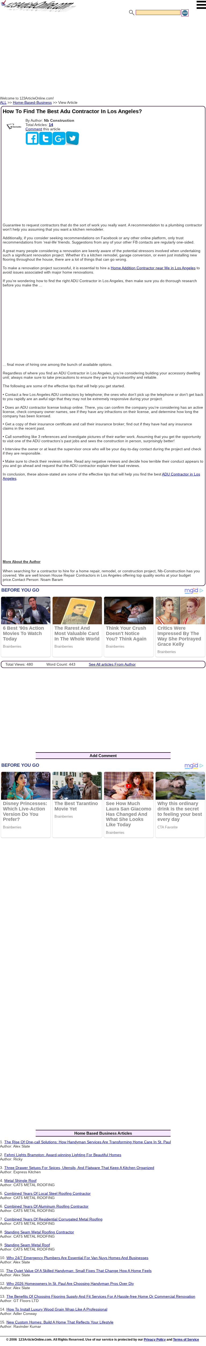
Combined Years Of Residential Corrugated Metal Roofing (53, 1219)
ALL (3, 102)
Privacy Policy (155, 1339)
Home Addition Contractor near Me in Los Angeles (153, 268)
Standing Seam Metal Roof (27, 1245)
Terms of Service (186, 1339)
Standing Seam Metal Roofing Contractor (39, 1232)
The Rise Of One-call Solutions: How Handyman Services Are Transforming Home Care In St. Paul (87, 1142)
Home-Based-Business (32, 102)
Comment (33, 129)
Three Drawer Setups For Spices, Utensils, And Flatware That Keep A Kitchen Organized (79, 1168)
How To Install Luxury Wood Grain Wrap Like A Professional (56, 1309)
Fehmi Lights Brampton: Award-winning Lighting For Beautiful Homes (62, 1155)
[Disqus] (103, 912)
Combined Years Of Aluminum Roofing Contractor (46, 1206)
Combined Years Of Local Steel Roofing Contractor (47, 1193)
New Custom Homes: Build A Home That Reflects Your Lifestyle (59, 1322)
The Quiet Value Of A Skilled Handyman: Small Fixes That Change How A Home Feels (79, 1270)
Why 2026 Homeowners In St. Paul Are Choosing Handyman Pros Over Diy (70, 1283)
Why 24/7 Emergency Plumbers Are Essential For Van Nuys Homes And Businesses (77, 1258)
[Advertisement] (103, 57)
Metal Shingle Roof (20, 1180)
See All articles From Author (112, 664)
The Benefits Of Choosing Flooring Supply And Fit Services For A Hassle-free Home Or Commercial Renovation (100, 1296)
